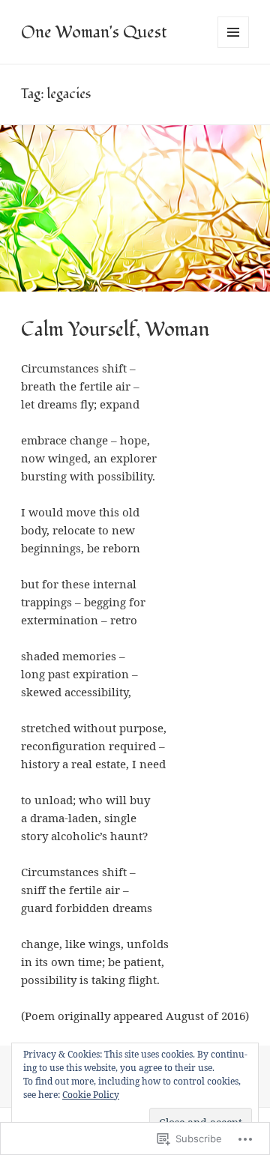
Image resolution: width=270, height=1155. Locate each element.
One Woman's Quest (93, 32)
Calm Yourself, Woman (115, 329)
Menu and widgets (233, 47)
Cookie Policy (90, 1094)
